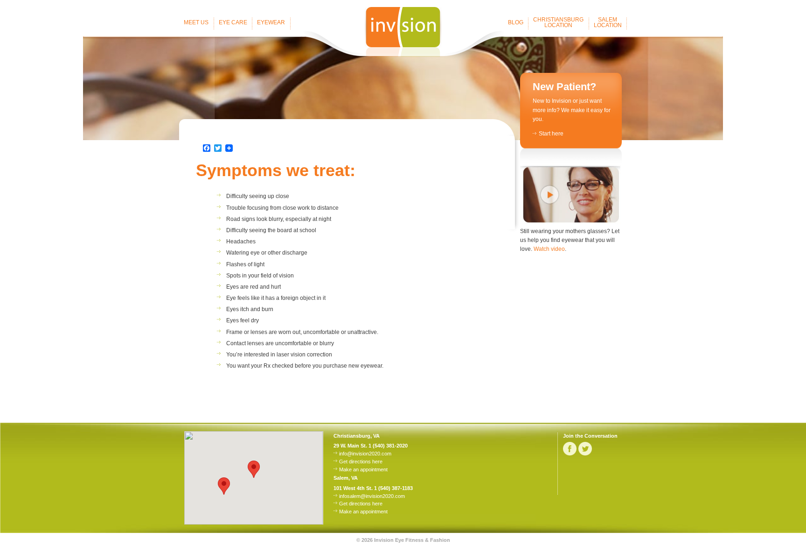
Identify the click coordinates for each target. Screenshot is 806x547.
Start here (551, 133)
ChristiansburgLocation (558, 22)
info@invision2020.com (365, 453)
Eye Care (233, 22)
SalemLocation (608, 22)
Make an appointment (363, 469)
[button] (224, 486)
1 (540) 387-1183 (393, 488)
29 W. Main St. (350, 445)
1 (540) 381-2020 (388, 445)
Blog (515, 22)
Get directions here (360, 461)
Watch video (549, 249)
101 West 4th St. (353, 488)
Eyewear (271, 22)
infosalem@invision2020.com (372, 496)
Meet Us (196, 22)
